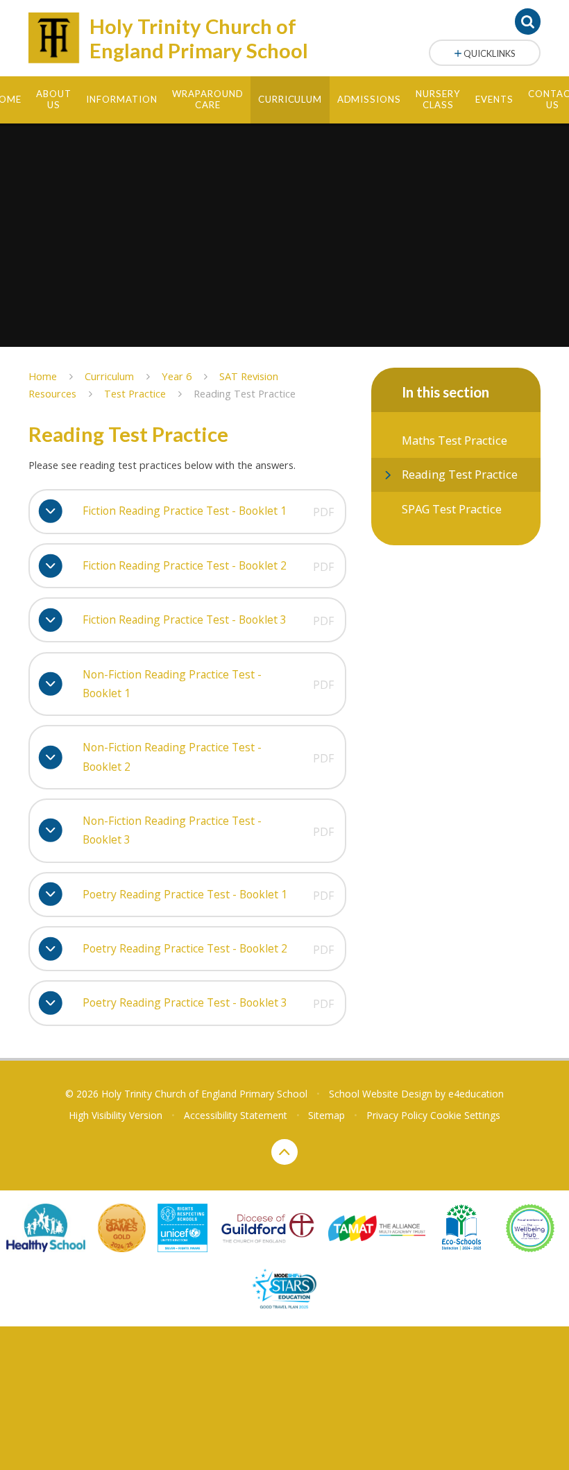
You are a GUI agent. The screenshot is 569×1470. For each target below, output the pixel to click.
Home (42, 376)
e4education (476, 1093)
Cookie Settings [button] (465, 1115)
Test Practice (135, 393)
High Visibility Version (115, 1115)
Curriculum (109, 376)
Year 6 (177, 376)
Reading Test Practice (245, 393)
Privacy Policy (396, 1115)
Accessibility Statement (235, 1115)
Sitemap (326, 1115)
